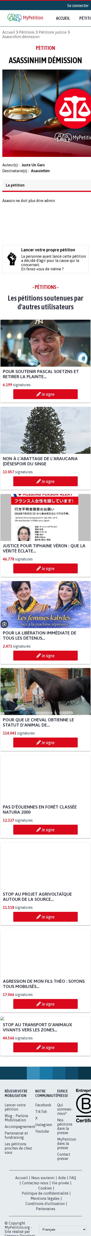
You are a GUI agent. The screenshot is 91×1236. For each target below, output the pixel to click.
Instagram (43, 1171)
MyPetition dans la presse (66, 1190)
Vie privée (60, 1229)
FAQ (72, 1224)
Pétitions (27, 32)
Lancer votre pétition (15, 1153)
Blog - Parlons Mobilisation (16, 1164)
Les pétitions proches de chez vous (18, 1194)
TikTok (41, 1158)
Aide (62, 1224)
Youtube (42, 1178)
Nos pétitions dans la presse (64, 1172)
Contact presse (63, 1203)
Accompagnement (20, 1173)
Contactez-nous (35, 1229)
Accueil (63, 18)
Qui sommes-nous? (65, 1155)
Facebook (43, 1151)
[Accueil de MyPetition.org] (25, 18)
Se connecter (78, 5)
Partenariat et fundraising (16, 1182)
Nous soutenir (43, 1224)
